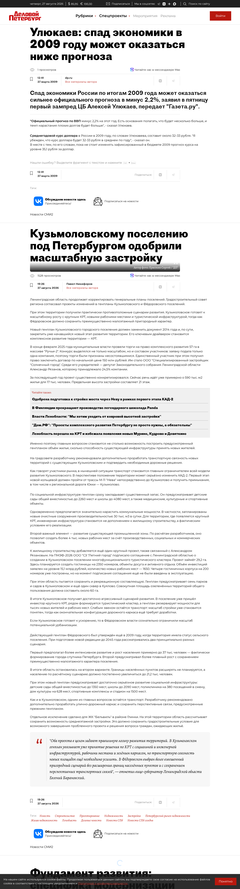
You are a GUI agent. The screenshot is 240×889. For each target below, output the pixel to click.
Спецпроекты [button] (113, 16)
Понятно (225, 881)
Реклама (168, 16)
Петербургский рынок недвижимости (167, 816)
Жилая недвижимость (44, 820)
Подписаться (121, 3)
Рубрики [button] (85, 16)
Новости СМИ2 (41, 214)
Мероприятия (145, 16)
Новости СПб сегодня (140, 820)
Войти (220, 16)
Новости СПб (114, 820)
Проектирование (90, 816)
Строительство (65, 816)
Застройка (134, 816)
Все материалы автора (81, 81)
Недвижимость (113, 816)
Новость (45, 816)
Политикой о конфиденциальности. (103, 883)
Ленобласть (69, 820)
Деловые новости (91, 820)
